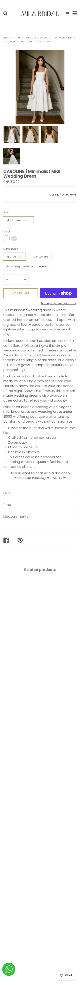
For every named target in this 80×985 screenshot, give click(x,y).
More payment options (58, 303)
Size (5, 212)
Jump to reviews (63, 194)
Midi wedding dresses (35, 37)
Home (7, 37)
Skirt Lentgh (10, 249)
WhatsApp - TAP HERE (49, 478)
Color (6, 231)
